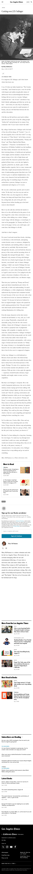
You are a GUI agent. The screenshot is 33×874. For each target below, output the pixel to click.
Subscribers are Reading (11, 737)
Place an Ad (5, 858)
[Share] (3, 73)
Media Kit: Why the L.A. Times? (25, 853)
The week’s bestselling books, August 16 (12, 789)
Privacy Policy (16, 526)
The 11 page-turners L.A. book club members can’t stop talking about (22, 684)
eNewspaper (5, 852)
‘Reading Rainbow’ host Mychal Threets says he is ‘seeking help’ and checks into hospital (22, 641)
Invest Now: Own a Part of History (25, 857)
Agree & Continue (16, 536)
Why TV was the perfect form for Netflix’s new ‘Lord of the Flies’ (10, 491)
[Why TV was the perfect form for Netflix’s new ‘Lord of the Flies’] (25, 492)
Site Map (4, 840)
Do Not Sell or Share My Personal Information (18, 870)
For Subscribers (5, 746)
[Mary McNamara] (4, 543)
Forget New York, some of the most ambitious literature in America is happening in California (22, 664)
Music (15, 626)
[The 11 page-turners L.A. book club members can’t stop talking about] (7, 683)
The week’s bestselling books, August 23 (22, 652)
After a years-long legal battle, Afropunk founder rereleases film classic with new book (22, 630)
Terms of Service (20, 521)
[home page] (16, 2)
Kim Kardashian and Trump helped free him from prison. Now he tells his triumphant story (22, 696)
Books (3, 7)
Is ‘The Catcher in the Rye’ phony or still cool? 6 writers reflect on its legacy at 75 (10, 482)
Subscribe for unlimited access (9, 837)
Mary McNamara (13, 544)
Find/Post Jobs (5, 855)
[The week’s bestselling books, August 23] (7, 652)
